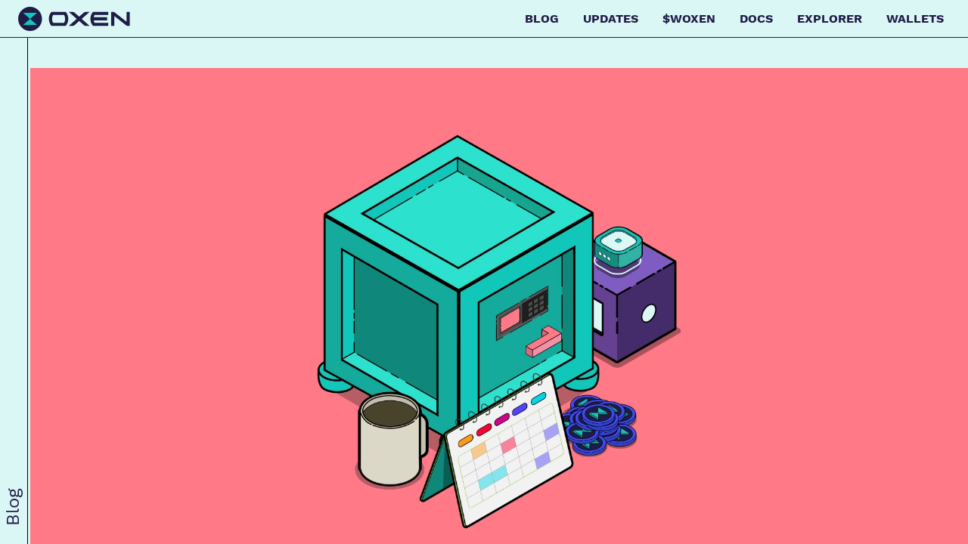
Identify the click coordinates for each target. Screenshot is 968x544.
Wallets (915, 18)
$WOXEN (688, 18)
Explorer (829, 18)
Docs (756, 18)
